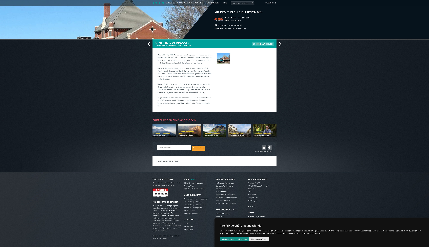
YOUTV (158, 3)
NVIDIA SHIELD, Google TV (258, 186)
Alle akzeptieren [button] (228, 239)
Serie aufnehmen (264, 44)
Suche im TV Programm (193, 208)
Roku (250, 192)
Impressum (188, 229)
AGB (186, 223)
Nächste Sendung (279, 44)
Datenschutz (189, 226)
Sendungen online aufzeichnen (196, 199)
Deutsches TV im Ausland (226, 203)
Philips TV (251, 206)
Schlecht (270, 147)
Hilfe (225, 3)
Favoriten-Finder (222, 189)
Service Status (189, 186)
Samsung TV (253, 200)
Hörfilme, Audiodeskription (226, 197)
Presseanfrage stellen (256, 216)
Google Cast (253, 197)
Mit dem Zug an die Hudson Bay (238, 12)
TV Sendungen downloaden (194, 205)
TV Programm (182, 3)
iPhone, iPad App (222, 213)
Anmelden (269, 3)
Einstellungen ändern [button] (259, 239)
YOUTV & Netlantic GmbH (194, 189)
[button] (275, 3)
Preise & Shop (189, 210)
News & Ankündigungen (193, 183)
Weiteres (212, 3)
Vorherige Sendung (150, 44)
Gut (264, 147)
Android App (221, 216)
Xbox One (252, 194)
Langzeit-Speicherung (224, 186)
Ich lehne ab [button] (242, 239)
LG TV (250, 203)
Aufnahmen (196, 3)
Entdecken (170, 3)
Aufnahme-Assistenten (225, 183)
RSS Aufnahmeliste (223, 200)
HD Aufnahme (221, 192)
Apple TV (251, 189)
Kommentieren (198, 148)
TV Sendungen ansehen (193, 202)
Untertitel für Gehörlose (225, 194)
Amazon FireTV (254, 183)
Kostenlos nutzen (191, 213)
